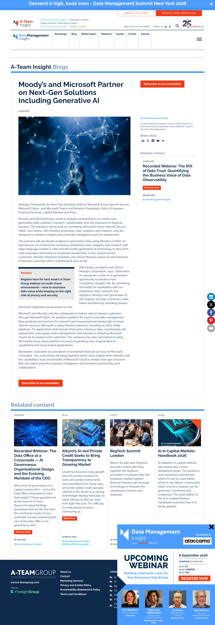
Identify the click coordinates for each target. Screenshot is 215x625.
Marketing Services (178, 13)
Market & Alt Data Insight (53, 20)
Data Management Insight (54, 26)
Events (132, 34)
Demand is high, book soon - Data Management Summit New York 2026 (107, 3)
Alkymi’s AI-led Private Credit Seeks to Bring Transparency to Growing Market (82, 458)
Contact (65, 576)
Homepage (60, 34)
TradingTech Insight (78, 20)
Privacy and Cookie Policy (75, 585)
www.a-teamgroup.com (25, 582)
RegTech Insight (78, 26)
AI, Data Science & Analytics (153, 124)
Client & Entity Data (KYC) (180, 124)
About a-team (135, 13)
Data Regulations (158, 129)
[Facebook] (211, 312)
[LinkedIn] (211, 297)
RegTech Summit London (125, 453)
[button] (107, 4)
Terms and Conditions (73, 594)
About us (65, 571)
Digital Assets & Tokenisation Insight (59, 23)
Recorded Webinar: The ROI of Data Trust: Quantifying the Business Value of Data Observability (167, 173)
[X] (211, 305)
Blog (74, 34)
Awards (145, 34)
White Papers (88, 34)
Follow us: (158, 26)
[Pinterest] (211, 320)
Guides (120, 34)
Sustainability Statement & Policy (80, 589)
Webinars (106, 34)
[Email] (211, 328)
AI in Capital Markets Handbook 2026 (176, 453)
